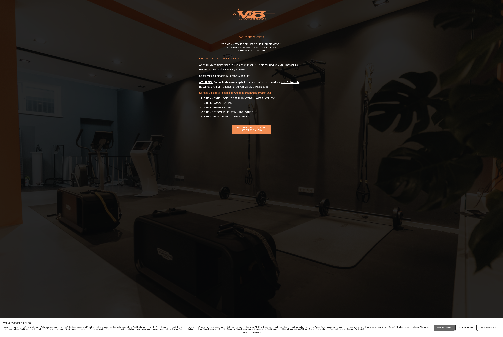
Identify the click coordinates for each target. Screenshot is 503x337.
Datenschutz (246, 332)
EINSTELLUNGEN (488, 328)
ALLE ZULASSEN (444, 328)
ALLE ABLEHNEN (466, 328)
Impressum (257, 332)
